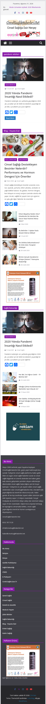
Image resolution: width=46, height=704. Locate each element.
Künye (4, 558)
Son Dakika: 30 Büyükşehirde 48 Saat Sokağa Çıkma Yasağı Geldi (30, 401)
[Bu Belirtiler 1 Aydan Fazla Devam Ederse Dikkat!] (9, 233)
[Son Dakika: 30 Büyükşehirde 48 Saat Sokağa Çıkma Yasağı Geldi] (9, 402)
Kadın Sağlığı (7, 633)
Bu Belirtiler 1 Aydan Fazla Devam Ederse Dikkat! (28, 231)
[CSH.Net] (5, 43)
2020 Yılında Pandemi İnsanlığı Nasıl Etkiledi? (19, 94)
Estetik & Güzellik (9, 605)
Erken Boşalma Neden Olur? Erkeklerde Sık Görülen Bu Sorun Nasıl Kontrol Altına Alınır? (29, 217)
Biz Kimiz (5, 548)
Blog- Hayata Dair (10, 159)
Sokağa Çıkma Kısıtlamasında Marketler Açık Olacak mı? (30, 388)
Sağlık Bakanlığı (10, 85)
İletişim (5, 553)
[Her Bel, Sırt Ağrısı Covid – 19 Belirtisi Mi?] (9, 377)
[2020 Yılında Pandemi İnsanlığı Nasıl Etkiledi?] (23, 69)
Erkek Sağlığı (7, 628)
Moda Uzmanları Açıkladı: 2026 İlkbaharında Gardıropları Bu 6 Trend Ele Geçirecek (25, 8)
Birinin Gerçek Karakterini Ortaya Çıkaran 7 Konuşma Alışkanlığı (29, 259)
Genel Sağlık (7, 596)
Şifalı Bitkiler (23, 159)
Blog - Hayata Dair (9, 624)
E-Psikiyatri (6, 577)
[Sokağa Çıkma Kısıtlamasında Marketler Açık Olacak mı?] (9, 389)
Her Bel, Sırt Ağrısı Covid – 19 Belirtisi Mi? (29, 375)
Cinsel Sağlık (21, 89)
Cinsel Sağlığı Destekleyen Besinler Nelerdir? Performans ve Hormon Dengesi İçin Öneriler (20, 170)
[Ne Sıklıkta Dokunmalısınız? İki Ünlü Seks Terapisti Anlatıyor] (9, 246)
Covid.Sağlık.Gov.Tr (9, 582)
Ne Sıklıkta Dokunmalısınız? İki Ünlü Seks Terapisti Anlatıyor (29, 245)
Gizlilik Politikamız (9, 563)
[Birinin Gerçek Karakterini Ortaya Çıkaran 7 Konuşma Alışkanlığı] (9, 260)
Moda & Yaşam (8, 610)
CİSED (4, 572)
